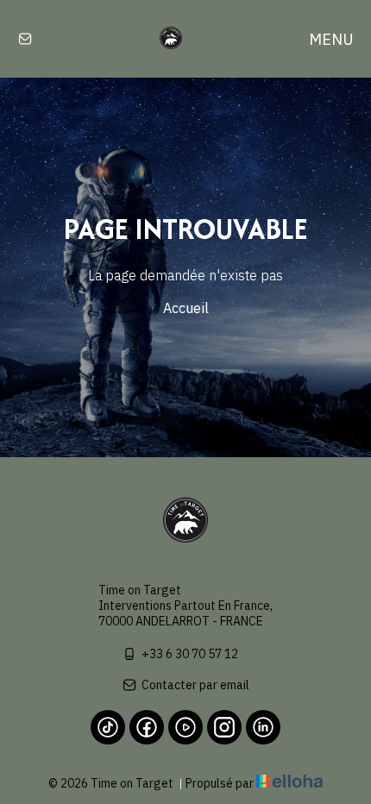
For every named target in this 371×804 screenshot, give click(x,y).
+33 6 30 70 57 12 (189, 654)
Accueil (186, 308)
